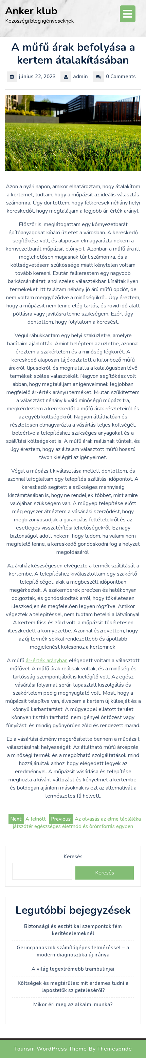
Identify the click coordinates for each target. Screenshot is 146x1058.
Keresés (73, 856)
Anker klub (31, 11)
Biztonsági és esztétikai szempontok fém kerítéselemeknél (73, 930)
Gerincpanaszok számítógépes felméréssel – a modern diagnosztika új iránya (73, 951)
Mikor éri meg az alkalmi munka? (73, 1004)
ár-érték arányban (47, 660)
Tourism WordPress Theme (50, 1049)
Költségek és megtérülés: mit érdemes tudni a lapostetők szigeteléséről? (73, 987)
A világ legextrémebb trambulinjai (73, 969)
